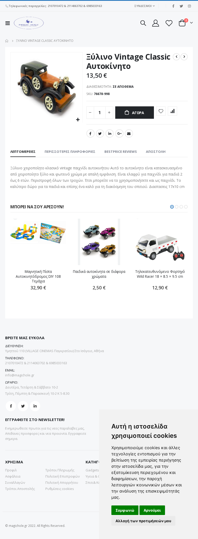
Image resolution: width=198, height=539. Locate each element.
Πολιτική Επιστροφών (62, 476)
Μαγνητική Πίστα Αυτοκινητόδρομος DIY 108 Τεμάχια (38, 276)
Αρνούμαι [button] (152, 510)
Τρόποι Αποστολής (20, 488)
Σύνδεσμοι (143, 6)
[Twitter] (181, 6)
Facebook (90, 133)
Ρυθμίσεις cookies (59, 488)
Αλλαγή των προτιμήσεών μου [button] (143, 521)
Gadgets (92, 470)
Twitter (100, 133)
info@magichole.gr (19, 375)
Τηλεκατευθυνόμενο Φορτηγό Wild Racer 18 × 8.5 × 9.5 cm (160, 274)
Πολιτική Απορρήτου (61, 482)
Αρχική (7, 41)
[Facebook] (173, 6)
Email (129, 133)
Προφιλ (11, 470)
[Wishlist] (169, 23)
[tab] (23, 152)
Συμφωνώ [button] (125, 510)
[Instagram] (189, 6)
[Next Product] (184, 56)
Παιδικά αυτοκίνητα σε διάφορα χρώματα (99, 274)
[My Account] (155, 23)
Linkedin (35, 406)
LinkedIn (109, 133)
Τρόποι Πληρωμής (59, 470)
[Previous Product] (176, 56)
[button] (77, 119)
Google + (119, 133)
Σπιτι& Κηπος (96, 482)
